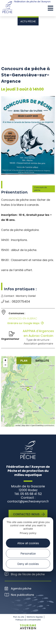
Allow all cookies (28, 543)
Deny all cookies (28, 564)
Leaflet (18, 425)
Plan (23, 360)
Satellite (42, 360)
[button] (50, 8)
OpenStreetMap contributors (42, 425)
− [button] (5, 365)
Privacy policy (28, 533)
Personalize (28, 553)
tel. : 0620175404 (17, 301)
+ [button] (5, 360)
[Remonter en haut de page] (48, 629)
